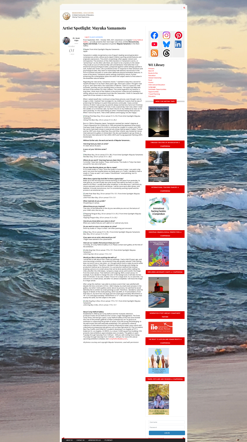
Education (152, 75)
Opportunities (153, 92)
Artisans (151, 68)
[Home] (79, 16)
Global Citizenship (154, 78)
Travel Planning (154, 94)
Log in (87, 37)
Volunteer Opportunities (157, 89)
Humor (151, 82)
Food (150, 80)
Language (152, 87)
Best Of (151, 71)
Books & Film (153, 73)
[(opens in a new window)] (154, 35)
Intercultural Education (156, 85)
